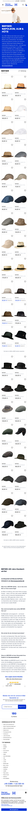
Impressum (5, 733)
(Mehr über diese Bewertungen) (14, 679)
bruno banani (6, 750)
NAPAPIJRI (5, 767)
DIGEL (4, 754)
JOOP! (4, 759)
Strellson (5, 776)
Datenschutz (6, 730)
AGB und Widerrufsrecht (8, 728)
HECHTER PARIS (6, 756)
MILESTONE (5, 763)
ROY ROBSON (6, 778)
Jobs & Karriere (6, 735)
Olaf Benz (5, 769)
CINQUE (5, 752)
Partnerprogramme (7, 737)
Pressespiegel (6, 739)
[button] (23, 5)
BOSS (4, 748)
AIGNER (5, 746)
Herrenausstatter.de (7, 65)
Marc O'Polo (5, 765)
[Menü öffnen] (2, 4)
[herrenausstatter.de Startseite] (11, 4)
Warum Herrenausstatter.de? (9, 726)
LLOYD (4, 761)
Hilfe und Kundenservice (8, 724)
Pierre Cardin (6, 774)
